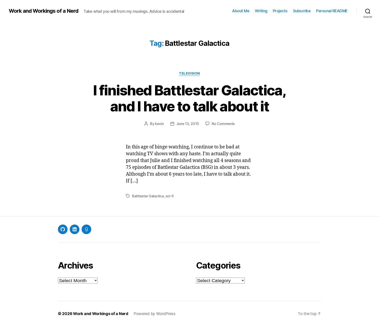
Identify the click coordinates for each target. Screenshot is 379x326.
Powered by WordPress (154, 313)
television (189, 73)
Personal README (332, 11)
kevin (159, 123)
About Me (240, 11)
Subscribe (302, 11)
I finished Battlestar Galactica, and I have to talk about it (189, 98)
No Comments (223, 123)
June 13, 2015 (187, 123)
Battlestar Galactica (148, 196)
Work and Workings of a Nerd (43, 11)
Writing (261, 11)
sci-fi (169, 196)
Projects (280, 11)
